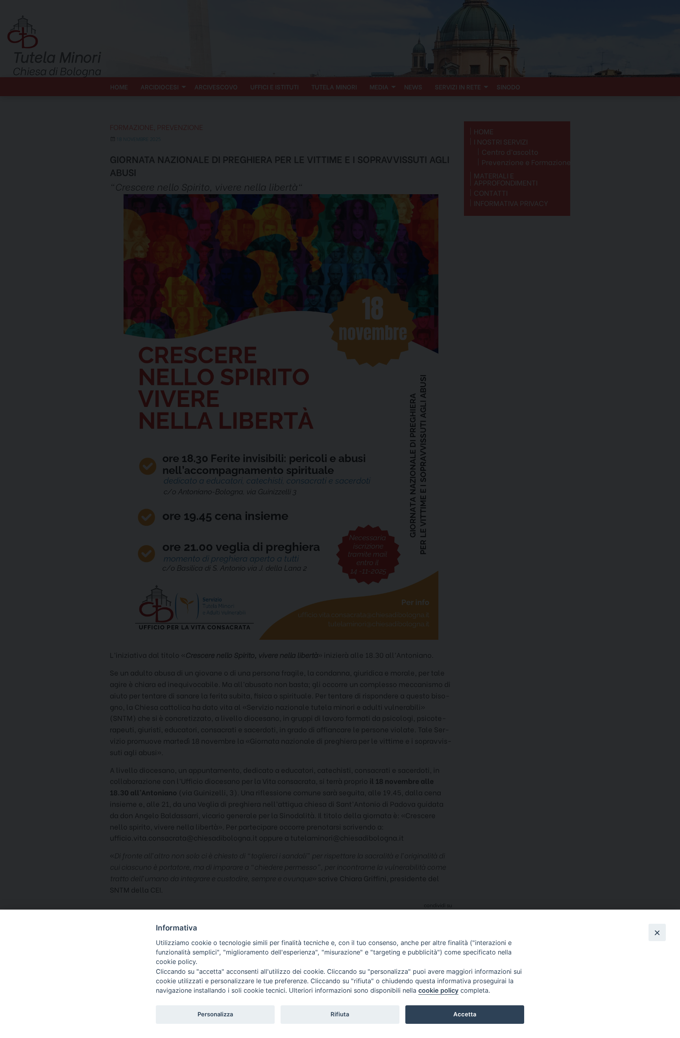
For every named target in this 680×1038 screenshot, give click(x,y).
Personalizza (215, 1014)
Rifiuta (340, 1014)
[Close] (657, 932)
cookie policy (438, 990)
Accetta (464, 1014)
